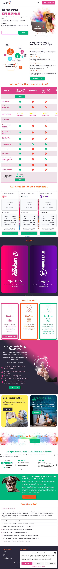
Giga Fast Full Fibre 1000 (27, 193)
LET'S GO (23, 32)
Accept (27, 563)
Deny (38, 563)
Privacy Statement (41, 566)
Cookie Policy (34, 566)
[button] (55, 552)
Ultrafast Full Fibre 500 (8, 193)
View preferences (50, 563)
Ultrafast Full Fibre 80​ (46, 193)
